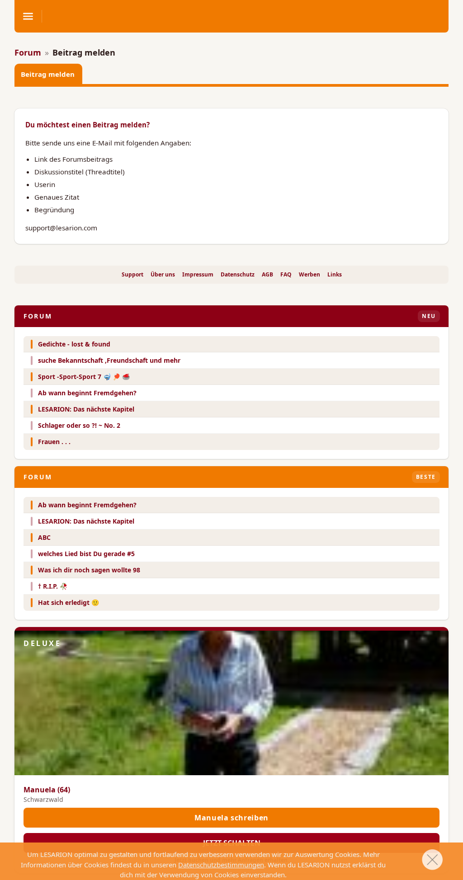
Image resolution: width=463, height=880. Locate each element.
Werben (309, 274)
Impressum (197, 274)
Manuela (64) (47, 790)
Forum (27, 52)
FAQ (286, 274)
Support (132, 274)
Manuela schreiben (231, 818)
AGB (267, 274)
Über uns (163, 274)
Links (334, 274)
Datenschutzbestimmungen (221, 864)
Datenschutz (238, 274)
